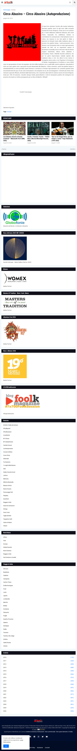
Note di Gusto (7, 489)
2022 (38, 697)
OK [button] (6, 746)
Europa (13, 9)
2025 (38, 707)
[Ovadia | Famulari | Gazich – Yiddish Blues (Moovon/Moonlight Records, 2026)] (38, 128)
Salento (5, 622)
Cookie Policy (31, 747)
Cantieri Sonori (7, 445)
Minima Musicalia (8, 482)
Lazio (4, 592)
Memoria (5, 479)
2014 (38, 671)
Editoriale (6, 458)
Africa (5, 537)
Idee (4, 468)
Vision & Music (7, 522)
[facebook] (30, 736)
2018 (38, 684)
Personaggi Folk (8, 492)
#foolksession (7, 432)
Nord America (7, 550)
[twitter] (42, 736)
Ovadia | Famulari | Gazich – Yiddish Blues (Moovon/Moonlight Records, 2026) (38, 139)
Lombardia (6, 599)
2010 (38, 657)
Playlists (5, 495)
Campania (6, 579)
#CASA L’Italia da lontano (10, 425)
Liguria (5, 595)
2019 (38, 687)
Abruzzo (5, 568)
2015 (38, 674)
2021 (38, 694)
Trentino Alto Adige (8, 636)
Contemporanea (8, 448)
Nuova (4, 149)
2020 (38, 691)
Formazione (6, 462)
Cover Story (6, 455)
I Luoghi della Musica (9, 465)
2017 (38, 681)
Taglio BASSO (7, 515)
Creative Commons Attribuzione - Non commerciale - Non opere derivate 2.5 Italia (49, 731)
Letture (5, 475)
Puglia (5, 615)
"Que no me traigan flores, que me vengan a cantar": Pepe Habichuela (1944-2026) (62, 139)
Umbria (5, 639)
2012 (38, 664)
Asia (4, 540)
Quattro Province (8, 619)
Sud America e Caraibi (9, 557)
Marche (5, 602)
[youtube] (46, 736)
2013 (38, 667)
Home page (6, 9)
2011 (38, 661)
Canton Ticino (7, 582)
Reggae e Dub (7, 502)
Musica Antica (7, 485)
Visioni (5, 526)
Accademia (6, 435)
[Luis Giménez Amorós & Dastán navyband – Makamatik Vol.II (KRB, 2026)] (14, 128)
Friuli (4, 589)
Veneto (5, 646)
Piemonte (6, 612)
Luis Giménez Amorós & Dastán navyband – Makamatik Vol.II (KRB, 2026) (14, 139)
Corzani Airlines (7, 452)
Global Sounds (7, 547)
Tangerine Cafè (7, 519)
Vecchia (72, 149)
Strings (5, 509)
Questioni (6, 499)
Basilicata (6, 572)
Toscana (5, 632)
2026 (38, 711)
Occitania (6, 609)
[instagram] (38, 736)
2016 (38, 677)
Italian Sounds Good (9, 472)
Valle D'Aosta (7, 642)
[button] (2, 2)
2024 (38, 704)
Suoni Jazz (6, 512)
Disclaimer (40, 747)
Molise (5, 605)
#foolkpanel (6, 428)
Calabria (5, 575)
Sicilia (5, 629)
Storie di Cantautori (9, 505)
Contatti (47, 747)
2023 (38, 701)
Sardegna (6, 626)
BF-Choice (6, 438)
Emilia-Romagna (8, 585)
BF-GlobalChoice (8, 442)
